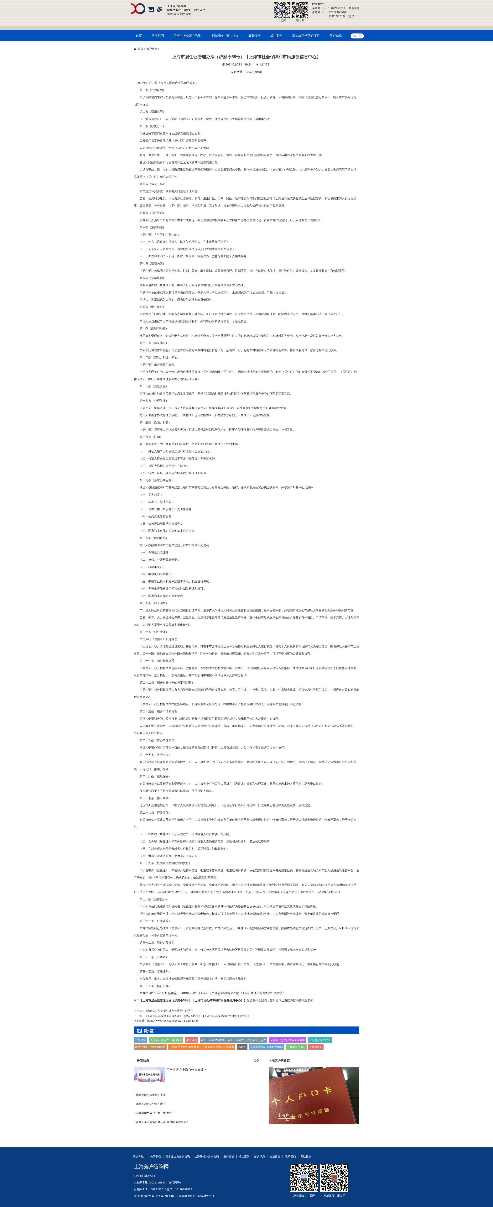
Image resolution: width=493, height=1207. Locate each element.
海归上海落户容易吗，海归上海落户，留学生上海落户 (233, 1040)
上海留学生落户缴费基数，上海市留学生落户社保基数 (201, 1047)
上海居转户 (315, 1047)
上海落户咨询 (290, 1000)
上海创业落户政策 (319, 1040)
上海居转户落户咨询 (225, 35)
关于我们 (155, 1156)
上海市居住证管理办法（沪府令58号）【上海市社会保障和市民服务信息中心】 (193, 1000)
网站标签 (305, 1156)
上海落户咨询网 (151, 1166)
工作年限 (140, 1040)
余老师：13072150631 (248, 72)
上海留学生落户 (296, 1047)
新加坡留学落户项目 (306, 35)
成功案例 (276, 35)
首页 (139, 35)
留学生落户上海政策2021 (150, 1047)
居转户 (242, 1047)
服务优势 (254, 35)
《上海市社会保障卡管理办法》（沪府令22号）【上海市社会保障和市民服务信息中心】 (197, 1016)
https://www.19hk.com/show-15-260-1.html (173, 1020)
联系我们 (290, 1156)
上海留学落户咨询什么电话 (266, 1047)
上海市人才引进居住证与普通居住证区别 (169, 1010)
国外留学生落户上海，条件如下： (156, 1113)
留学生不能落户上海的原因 (166, 1040)
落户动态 (336, 35)
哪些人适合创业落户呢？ (151, 1104)
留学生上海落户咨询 (187, 35)
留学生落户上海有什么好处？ (187, 1069)
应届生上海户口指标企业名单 (287, 1040)
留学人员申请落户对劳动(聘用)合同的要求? (162, 1122)
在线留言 (275, 1156)
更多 (256, 1060)
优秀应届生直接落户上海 (151, 1095)
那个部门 (191, 1040)
